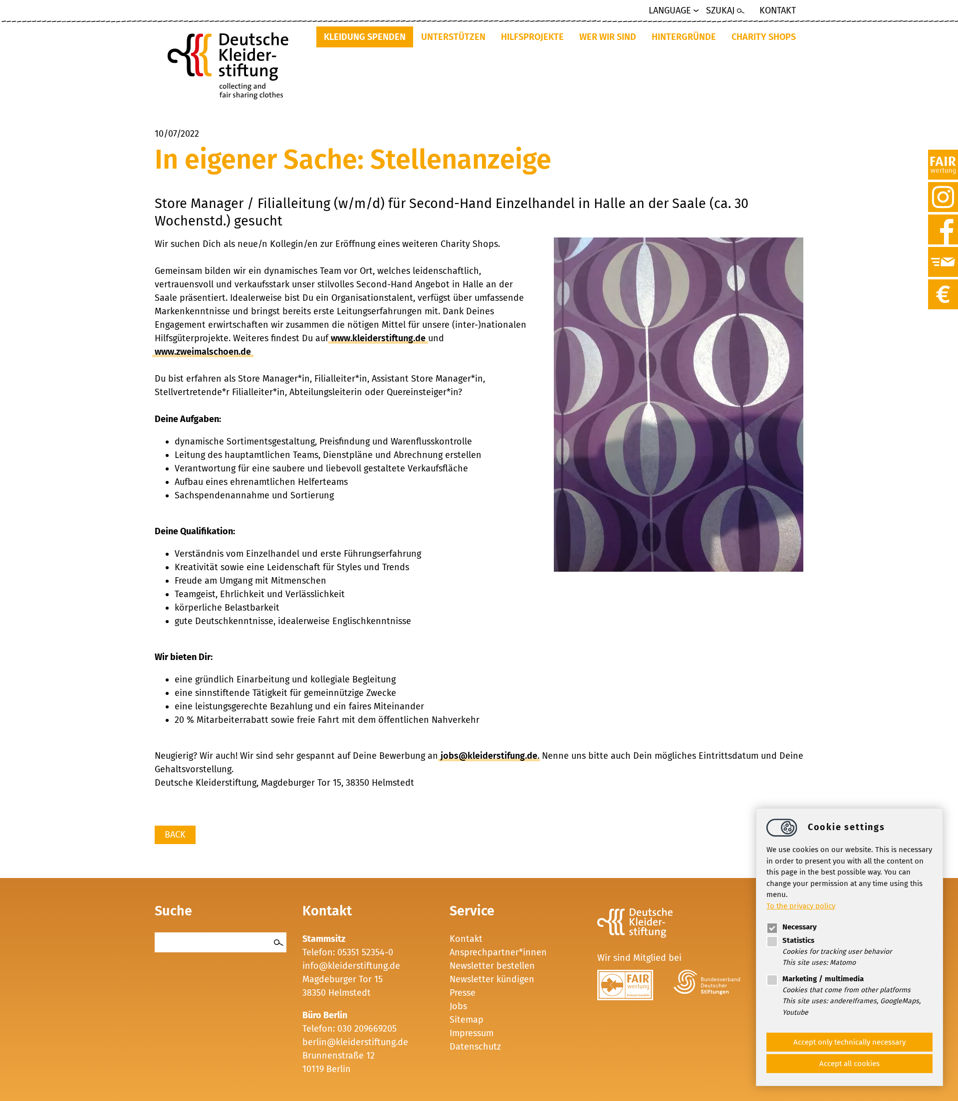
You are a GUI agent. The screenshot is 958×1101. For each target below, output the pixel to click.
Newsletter (943, 252)
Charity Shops (763, 36)
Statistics (798, 940)
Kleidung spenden (365, 36)
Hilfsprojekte (532, 36)
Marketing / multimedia (823, 978)
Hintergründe (684, 36)
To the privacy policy (800, 905)
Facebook (943, 220)
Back (175, 834)
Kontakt (777, 10)
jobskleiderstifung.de (489, 755)
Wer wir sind (607, 36)
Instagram (943, 187)
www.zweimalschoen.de (203, 351)
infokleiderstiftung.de (351, 965)
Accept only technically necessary (849, 1042)
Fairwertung (943, 155)
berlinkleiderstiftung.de (355, 1042)
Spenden (943, 284)
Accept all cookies (849, 1063)
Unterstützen (453, 36)
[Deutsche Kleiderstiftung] (232, 62)
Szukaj (720, 10)
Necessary (799, 926)
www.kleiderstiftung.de (378, 338)
